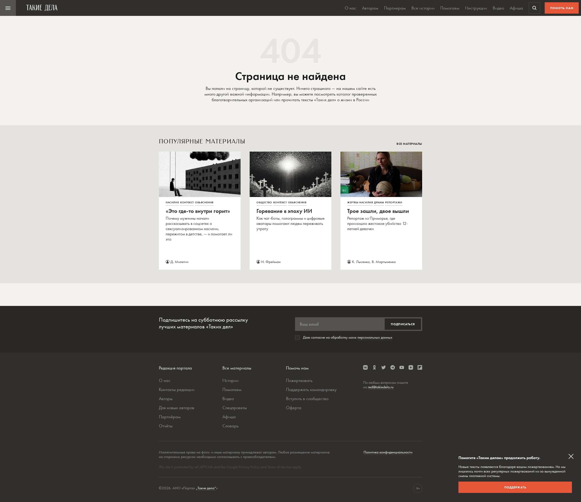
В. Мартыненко (384, 261)
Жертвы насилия (360, 202)
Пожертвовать (299, 380)
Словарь (230, 426)
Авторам (370, 8)
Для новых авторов (176, 408)
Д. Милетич (179, 261)
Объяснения (204, 202)
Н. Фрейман (271, 261)
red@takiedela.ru (381, 386)
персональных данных (374, 337)
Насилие (172, 202)
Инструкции (476, 8)
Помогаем (449, 8)
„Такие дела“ (206, 487)
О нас (350, 8)
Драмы (379, 202)
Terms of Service (279, 466)
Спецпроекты (234, 408)
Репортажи (393, 202)
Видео (498, 8)
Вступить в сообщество (307, 398)
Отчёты (165, 426)
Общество (264, 202)
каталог (344, 94)
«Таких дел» (325, 100)
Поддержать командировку (311, 389)
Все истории (423, 8)
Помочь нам (562, 8)
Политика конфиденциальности (388, 452)
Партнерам (395, 8)
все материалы (409, 144)
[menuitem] (8, 8)
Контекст (187, 202)
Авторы (165, 398)
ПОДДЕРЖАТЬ (515, 487)
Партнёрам (170, 417)
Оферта (293, 408)
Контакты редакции (176, 389)
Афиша (516, 8)
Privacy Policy (250, 466)
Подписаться (403, 324)
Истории (230, 380)
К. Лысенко (361, 261)
